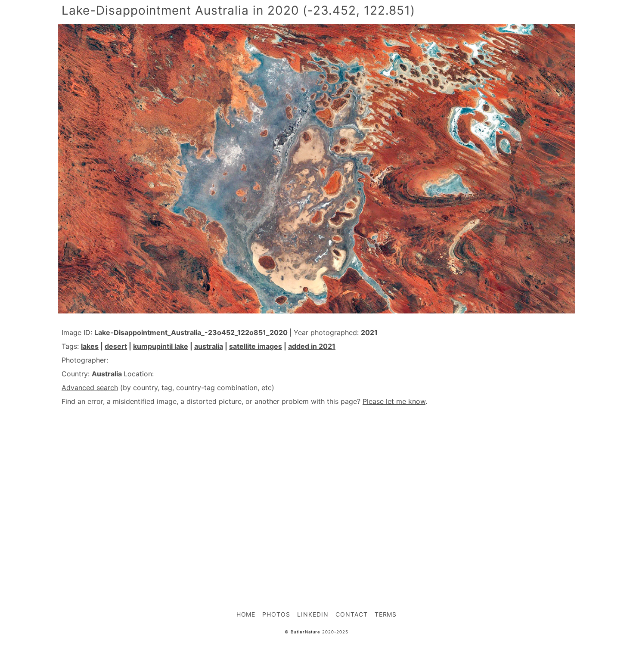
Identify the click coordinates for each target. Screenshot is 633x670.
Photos (276, 614)
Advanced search (90, 387)
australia (208, 346)
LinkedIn (313, 614)
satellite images (255, 346)
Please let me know (394, 401)
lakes (90, 346)
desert (116, 346)
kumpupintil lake (160, 346)
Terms (386, 614)
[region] (316, 489)
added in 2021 (311, 346)
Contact (351, 614)
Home (246, 614)
